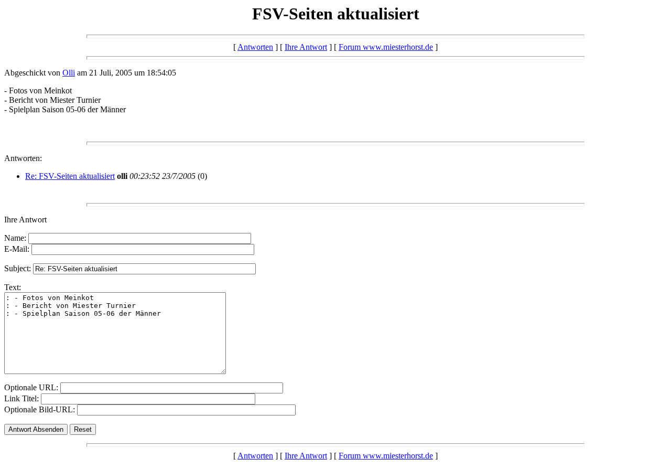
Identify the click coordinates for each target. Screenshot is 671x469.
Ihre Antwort (306, 46)
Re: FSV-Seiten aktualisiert (70, 176)
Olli (68, 72)
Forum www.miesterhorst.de (386, 46)
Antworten (255, 46)
